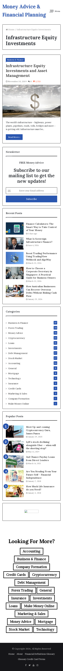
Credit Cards (14, 388)
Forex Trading (15, 328)
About (20, 654)
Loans (11, 343)
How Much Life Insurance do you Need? (40, 488)
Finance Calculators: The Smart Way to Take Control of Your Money (41, 227)
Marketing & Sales (17, 393)
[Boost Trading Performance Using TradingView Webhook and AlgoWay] (15, 258)
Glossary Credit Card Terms (31, 659)
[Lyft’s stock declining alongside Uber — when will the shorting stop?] (15, 446)
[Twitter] (30, 665)
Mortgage (13, 373)
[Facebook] (26, 665)
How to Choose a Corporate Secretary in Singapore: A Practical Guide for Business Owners (41, 273)
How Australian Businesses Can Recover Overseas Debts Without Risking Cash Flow (41, 291)
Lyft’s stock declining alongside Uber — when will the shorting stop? (41, 445)
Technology (14, 378)
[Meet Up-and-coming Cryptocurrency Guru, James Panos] (15, 432)
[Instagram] (37, 665)
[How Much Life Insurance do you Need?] (15, 491)
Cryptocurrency (16, 338)
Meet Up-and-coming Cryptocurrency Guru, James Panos (38, 430)
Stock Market (15, 358)
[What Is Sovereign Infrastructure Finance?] (15, 243)
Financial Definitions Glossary (40, 654)
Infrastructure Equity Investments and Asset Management (26, 70)
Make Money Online (18, 403)
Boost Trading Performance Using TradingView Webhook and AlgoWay (41, 256)
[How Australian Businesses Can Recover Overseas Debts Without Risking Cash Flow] (15, 291)
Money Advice (15, 333)
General (12, 368)
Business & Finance (15, 60)
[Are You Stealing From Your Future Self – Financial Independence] (15, 476)
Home (11, 29)
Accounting (14, 363)
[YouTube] (33, 665)
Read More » (14, 137)
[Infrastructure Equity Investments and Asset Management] (31, 101)
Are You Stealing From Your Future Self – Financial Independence (41, 474)
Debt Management (18, 353)
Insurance (13, 383)
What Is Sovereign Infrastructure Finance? (39, 240)
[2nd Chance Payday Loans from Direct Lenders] (15, 461)
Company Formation (18, 398)
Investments (15, 348)
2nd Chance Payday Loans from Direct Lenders (40, 458)
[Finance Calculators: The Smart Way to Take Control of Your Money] (15, 228)
